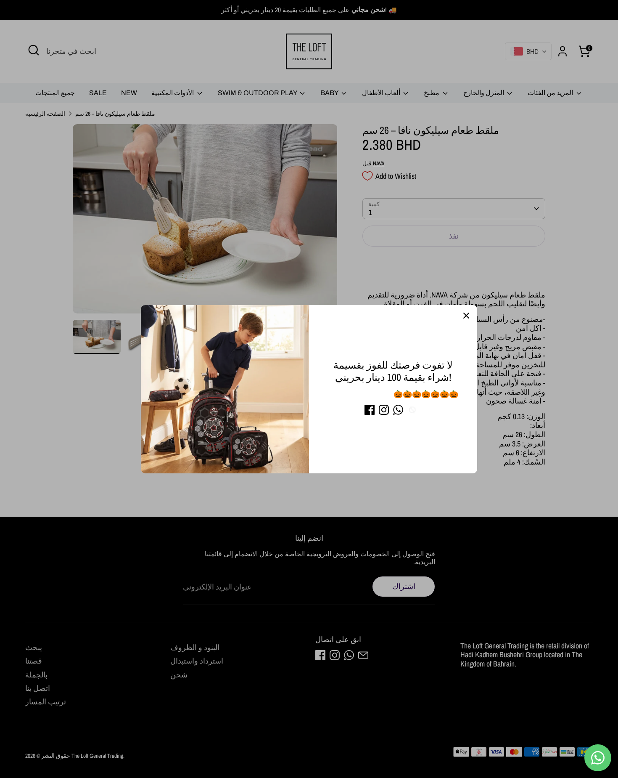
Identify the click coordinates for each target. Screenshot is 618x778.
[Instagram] (384, 410)
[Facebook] (369, 410)
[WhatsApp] (398, 410)
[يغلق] (466, 316)
